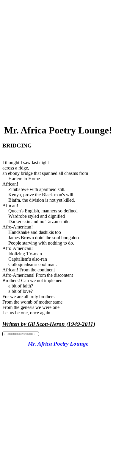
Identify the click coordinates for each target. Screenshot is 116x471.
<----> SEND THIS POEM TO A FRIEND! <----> (21, 334)
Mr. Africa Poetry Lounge (58, 344)
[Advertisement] (58, 60)
